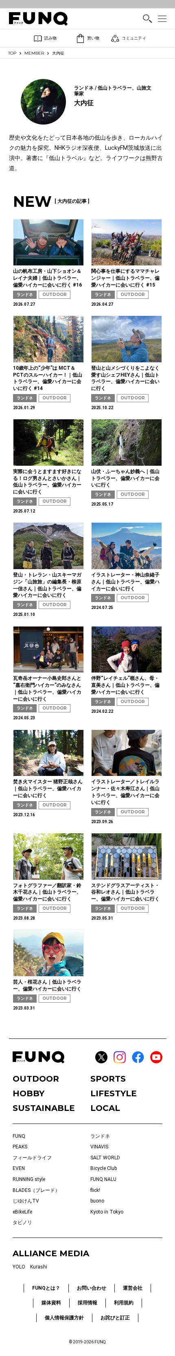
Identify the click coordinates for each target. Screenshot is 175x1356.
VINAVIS (99, 1147)
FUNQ (19, 1136)
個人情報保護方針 (64, 1318)
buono (97, 1201)
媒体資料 (51, 1303)
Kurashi (38, 1267)
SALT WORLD (105, 1158)
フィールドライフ (32, 1158)
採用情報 (87, 1303)
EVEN (19, 1168)
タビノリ (22, 1222)
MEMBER (34, 53)
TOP (12, 53)
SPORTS (108, 1079)
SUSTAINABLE (44, 1108)
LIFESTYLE (113, 1093)
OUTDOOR (54, 294)
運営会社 (132, 1288)
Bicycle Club (103, 1168)
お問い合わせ (91, 1288)
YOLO (19, 1267)
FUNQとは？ (46, 1288)
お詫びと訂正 (115, 1318)
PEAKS (20, 1147)
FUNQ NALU (103, 1179)
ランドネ (25, 294)
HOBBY (28, 1093)
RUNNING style (29, 1179)
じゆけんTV (26, 1201)
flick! (95, 1190)
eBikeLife (22, 1212)
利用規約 (123, 1303)
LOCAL (105, 1108)
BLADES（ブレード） (36, 1190)
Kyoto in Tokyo (106, 1212)
